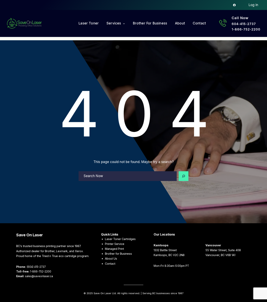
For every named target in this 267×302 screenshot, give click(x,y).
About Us (111, 258)
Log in (253, 5)
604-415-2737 (244, 24)
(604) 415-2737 (36, 266)
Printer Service (114, 244)
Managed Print (114, 248)
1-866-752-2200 (246, 29)
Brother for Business (118, 253)
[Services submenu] (124, 23)
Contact (110, 263)
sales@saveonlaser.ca (39, 276)
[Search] (183, 176)
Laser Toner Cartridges (120, 239)
